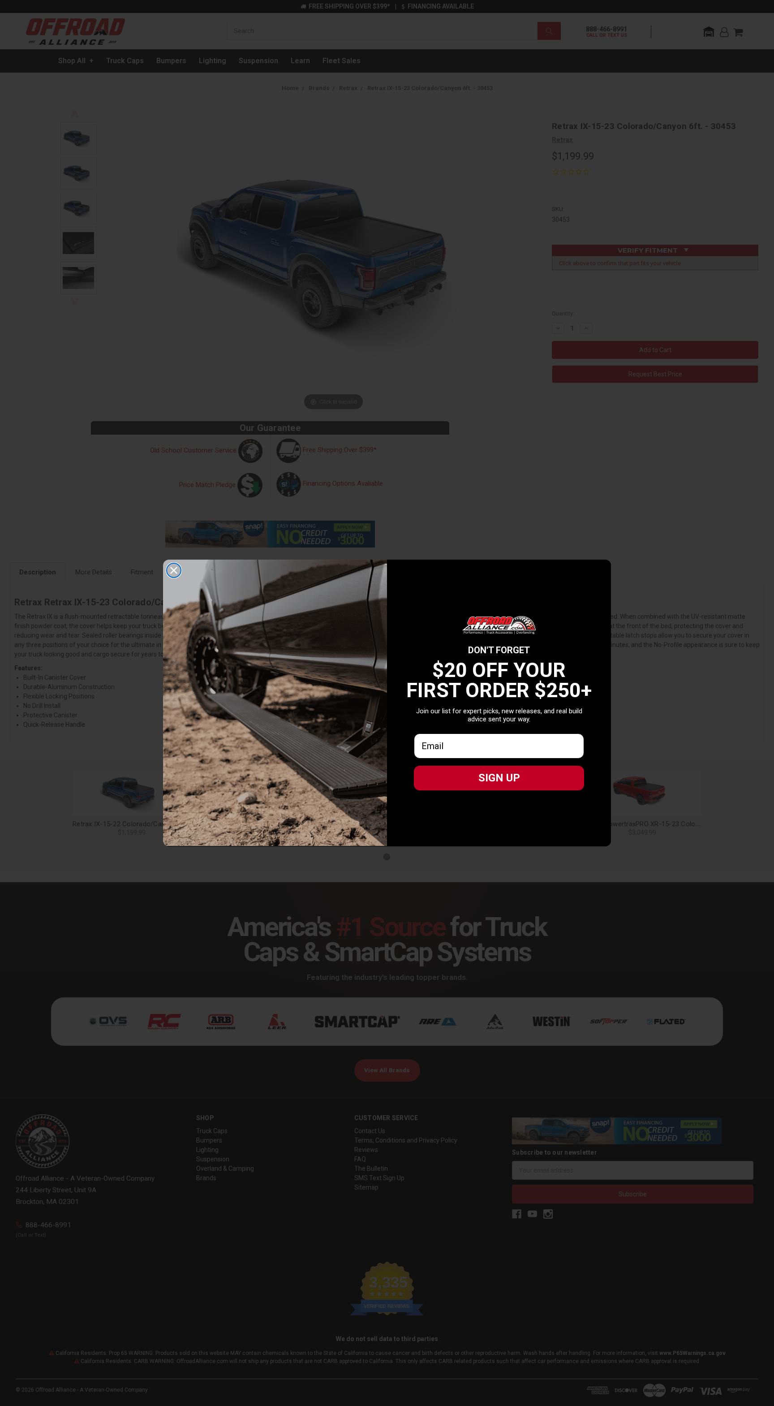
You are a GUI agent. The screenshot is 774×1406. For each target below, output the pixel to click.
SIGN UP (499, 778)
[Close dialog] (174, 570)
